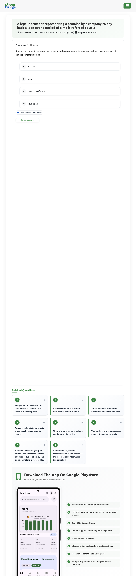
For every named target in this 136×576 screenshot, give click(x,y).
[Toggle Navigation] (127, 6)
